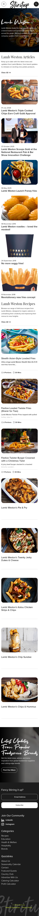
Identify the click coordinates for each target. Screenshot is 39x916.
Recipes (5, 835)
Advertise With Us (9, 877)
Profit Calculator (8, 883)
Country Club (7, 874)
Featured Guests (9, 870)
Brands (4, 848)
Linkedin (9, 820)
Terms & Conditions (12, 907)
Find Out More (9, 770)
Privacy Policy (27, 907)
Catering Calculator (10, 880)
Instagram (10, 824)
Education (6, 839)
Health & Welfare (9, 842)
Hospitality (6, 845)
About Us (5, 861)
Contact (5, 867)
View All (6, 72)
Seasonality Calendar (11, 864)
